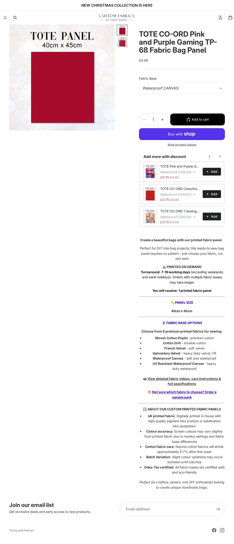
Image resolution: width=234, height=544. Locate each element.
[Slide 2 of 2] (122, 42)
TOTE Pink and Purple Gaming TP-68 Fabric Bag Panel (180, 166)
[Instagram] (222, 530)
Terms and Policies (21, 530)
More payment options (182, 144)
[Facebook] (214, 530)
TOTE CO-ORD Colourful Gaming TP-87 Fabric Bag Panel (180, 189)
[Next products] (220, 156)
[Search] (15, 18)
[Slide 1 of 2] (122, 30)
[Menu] (5, 17)
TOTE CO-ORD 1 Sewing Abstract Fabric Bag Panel (180, 211)
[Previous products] (210, 156)
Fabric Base (148, 78)
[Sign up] (218, 509)
